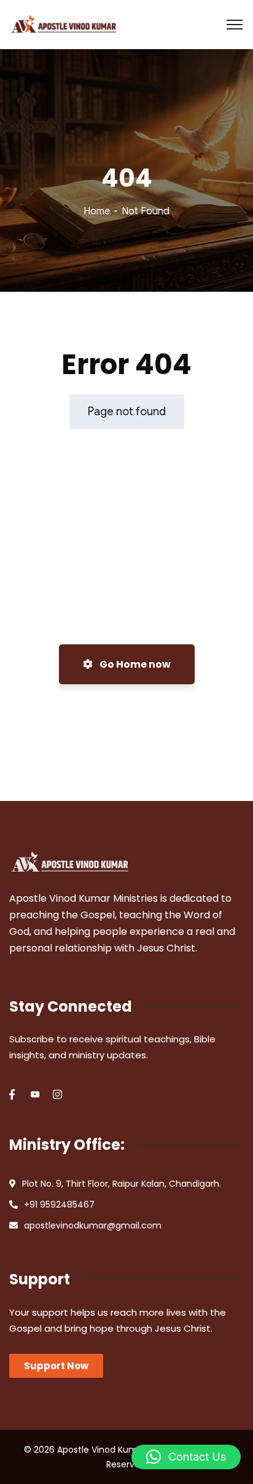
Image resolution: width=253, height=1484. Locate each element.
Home (97, 211)
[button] (186, 1457)
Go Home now (134, 664)
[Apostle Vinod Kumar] (63, 25)
